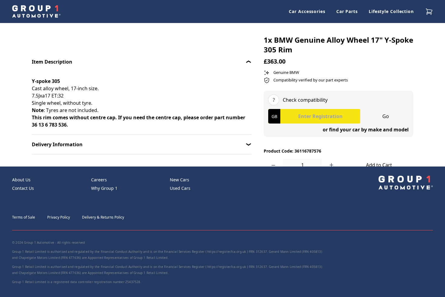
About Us (21, 180)
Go (385, 116)
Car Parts (347, 11)
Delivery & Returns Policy (103, 217)
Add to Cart (379, 165)
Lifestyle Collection (391, 11)
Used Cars (180, 188)
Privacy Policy (58, 217)
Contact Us (23, 188)
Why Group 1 (104, 188)
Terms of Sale (23, 217)
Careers (99, 180)
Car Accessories (307, 11)
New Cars (179, 180)
